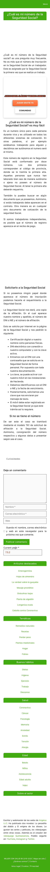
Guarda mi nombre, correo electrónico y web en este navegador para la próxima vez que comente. (26, 531)
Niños (25, 768)
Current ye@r (11, 547)
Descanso (25, 692)
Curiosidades (13, 459)
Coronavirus (25, 707)
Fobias (25, 654)
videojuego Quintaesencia (16, 836)
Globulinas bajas (25, 593)
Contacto (33, 861)
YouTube (11, 839)
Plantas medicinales (25, 643)
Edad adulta (25, 779)
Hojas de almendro (25, 576)
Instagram (21, 839)
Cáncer (25, 713)
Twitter (31, 839)
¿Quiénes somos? (20, 861)
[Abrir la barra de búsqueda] (33, 4)
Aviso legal (15, 866)
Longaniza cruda (25, 605)
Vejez (25, 785)
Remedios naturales (25, 626)
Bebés (25, 763)
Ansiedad (25, 730)
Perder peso (25, 637)
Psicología (25, 719)
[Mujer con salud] (7, 4)
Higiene (25, 675)
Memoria (25, 724)
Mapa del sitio (39, 859)
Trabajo (25, 686)
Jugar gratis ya (25, 103)
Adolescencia (25, 774)
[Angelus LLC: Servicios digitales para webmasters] (25, 448)
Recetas (25, 631)
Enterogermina (25, 571)
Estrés (25, 736)
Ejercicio (25, 681)
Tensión (25, 741)
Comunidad (25, 110)
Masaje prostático (25, 588)
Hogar (25, 648)
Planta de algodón (25, 599)
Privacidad (34, 866)
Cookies (25, 866)
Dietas (25, 669)
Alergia (25, 747)
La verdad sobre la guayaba (25, 582)
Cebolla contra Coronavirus (25, 610)
